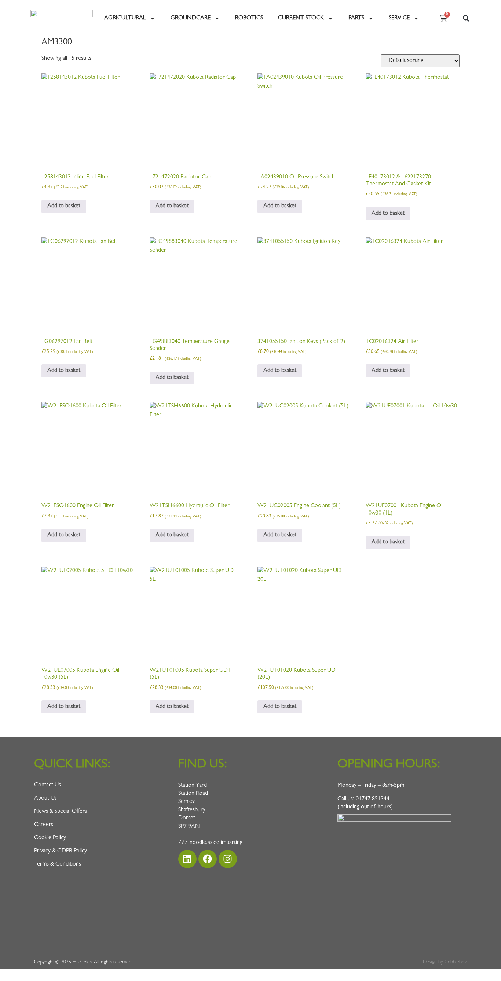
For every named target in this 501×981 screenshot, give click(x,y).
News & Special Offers (60, 812)
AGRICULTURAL (125, 18)
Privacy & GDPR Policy (60, 851)
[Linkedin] (187, 859)
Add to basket (63, 206)
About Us (45, 798)
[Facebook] (207, 859)
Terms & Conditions (57, 864)
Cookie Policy (50, 838)
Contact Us (47, 785)
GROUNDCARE (191, 18)
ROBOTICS (249, 18)
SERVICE (399, 18)
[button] (466, 18)
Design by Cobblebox (445, 962)
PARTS (356, 18)
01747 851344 (373, 799)
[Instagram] (228, 859)
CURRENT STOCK (301, 18)
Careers (43, 825)
